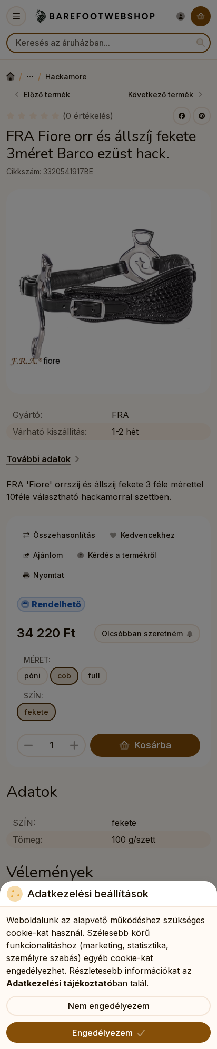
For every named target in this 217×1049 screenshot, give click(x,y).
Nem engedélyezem (109, 1006)
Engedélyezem (102, 1032)
